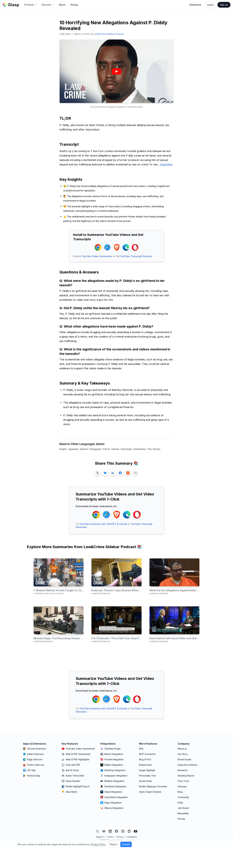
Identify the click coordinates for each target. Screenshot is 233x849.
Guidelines (132, 837)
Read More (166, 164)
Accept (126, 844)
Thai (149, 449)
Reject (113, 844)
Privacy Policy (98, 844)
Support (99, 837)
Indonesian (126, 449)
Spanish (84, 449)
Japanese (73, 449)
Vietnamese (139, 449)
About (62, 4)
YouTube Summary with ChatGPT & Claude (103, 524)
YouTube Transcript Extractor (136, 256)
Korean (156, 449)
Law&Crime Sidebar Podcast (109, 34)
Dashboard (195, 4)
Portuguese (95, 449)
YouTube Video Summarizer (97, 256)
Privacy (120, 837)
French (106, 449)
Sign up (224, 4)
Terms (110, 837)
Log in (210, 4)
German (115, 449)
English (63, 449)
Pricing (74, 4)
